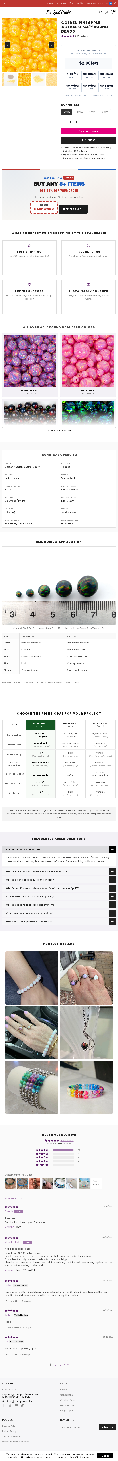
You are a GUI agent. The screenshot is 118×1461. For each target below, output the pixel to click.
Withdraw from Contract (15, 1441)
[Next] (51, 45)
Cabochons (66, 1395)
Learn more (85, 1457)
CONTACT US (9, 1389)
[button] (68, 36)
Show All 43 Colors (59, 430)
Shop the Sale (72, 209)
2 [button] (55, 1364)
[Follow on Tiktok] (22, 1405)
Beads (63, 1389)
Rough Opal (66, 1410)
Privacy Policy (9, 1426)
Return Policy (9, 1431)
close (114, 3)
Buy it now (88, 140)
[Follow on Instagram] (10, 1405)
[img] (11, 1206)
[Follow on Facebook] (3, 1405)
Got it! (105, 1455)
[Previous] (7, 45)
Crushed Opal (67, 1400)
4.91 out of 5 (67, 1140)
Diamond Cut (67, 1405)
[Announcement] (58, 3)
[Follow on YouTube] (16, 1405)
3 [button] (60, 1364)
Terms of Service (11, 1436)
